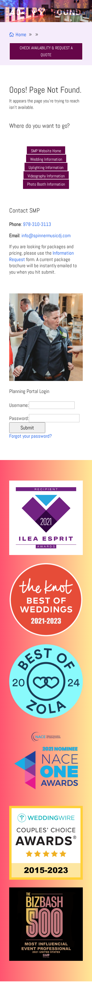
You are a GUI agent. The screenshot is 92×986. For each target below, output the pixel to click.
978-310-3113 (37, 224)
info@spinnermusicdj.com (46, 235)
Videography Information (46, 176)
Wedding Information (46, 159)
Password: (19, 418)
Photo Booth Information (46, 184)
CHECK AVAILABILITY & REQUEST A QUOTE (46, 51)
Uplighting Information (46, 167)
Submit (27, 427)
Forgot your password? (30, 436)
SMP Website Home (46, 151)
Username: (19, 405)
